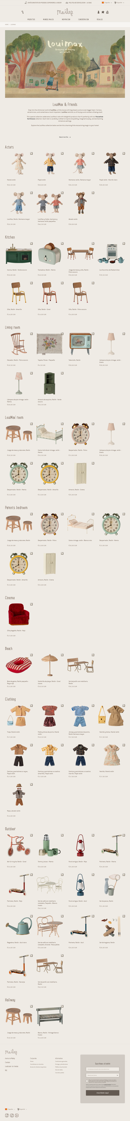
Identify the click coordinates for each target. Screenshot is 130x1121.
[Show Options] (117, 1075)
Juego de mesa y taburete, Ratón (18, 450)
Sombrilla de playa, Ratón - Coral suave (49, 682)
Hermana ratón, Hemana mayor (80, 180)
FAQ (6, 1070)
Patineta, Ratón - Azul (76, 942)
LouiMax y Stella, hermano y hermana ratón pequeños (47, 220)
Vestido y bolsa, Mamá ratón (109, 732)
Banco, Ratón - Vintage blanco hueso (48, 1034)
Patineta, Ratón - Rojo (14, 901)
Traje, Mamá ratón (13, 732)
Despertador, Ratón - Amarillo (48, 489)
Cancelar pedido (59, 1072)
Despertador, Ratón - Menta (16, 489)
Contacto (7, 1062)
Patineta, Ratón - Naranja (16, 982)
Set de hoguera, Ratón (107, 942)
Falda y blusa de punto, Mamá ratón (48, 733)
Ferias (31, 1061)
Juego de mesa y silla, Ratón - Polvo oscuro (79, 271)
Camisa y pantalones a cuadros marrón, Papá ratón (80, 773)
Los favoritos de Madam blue (109, 270)
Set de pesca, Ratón (106, 901)
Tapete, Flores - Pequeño (46, 360)
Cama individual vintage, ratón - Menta (49, 451)
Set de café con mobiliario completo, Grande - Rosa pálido (48, 944)
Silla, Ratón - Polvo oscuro (77, 309)
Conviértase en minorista (36, 1064)
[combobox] (102, 1075)
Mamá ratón (11, 180)
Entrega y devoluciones (61, 1064)
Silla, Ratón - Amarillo (14, 309)
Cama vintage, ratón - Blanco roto (80, 540)
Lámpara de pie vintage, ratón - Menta (18, 401)
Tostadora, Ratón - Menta (46, 270)
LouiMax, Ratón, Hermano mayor (18, 219)
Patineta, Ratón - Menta (107, 861)
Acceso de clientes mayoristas (38, 1067)
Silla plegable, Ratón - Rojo (16, 630)
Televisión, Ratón (74, 360)
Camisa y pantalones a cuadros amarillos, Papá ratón (49, 773)
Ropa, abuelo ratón (13, 811)
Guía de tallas (59, 1069)
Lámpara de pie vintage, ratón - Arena (110, 361)
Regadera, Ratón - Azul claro (17, 942)
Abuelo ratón (73, 219)
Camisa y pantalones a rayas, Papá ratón (17, 773)
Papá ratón (42, 180)
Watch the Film (63, 137)
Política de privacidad (61, 1067)
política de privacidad (107, 1084)
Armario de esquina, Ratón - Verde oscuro (49, 401)
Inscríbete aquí (103, 1093)
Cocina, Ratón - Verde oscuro (17, 270)
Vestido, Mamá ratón (106, 771)
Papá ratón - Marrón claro (108, 180)
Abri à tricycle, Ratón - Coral (16, 861)
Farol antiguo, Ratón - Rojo (78, 861)
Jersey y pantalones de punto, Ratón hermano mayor (79, 733)
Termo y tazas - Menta (45, 861)
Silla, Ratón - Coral (44, 309)
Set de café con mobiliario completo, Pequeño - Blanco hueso (47, 903)
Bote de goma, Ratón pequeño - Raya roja (18, 682)
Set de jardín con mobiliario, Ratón (78, 682)
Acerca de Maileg (10, 1058)
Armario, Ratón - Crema (77, 489)
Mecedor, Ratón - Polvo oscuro (17, 360)
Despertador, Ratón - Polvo (78, 450)
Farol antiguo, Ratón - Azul (78, 901)
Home (6, 24)
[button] (22, 12)
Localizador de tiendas (11, 1066)
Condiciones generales (61, 1061)
